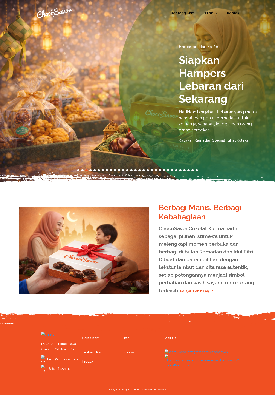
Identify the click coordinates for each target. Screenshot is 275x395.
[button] (78, 170)
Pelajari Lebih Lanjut (197, 291)
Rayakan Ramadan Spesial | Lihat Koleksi (214, 140)
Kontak (233, 13)
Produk (211, 13)
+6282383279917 (58, 368)
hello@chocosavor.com (64, 359)
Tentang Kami (183, 13)
